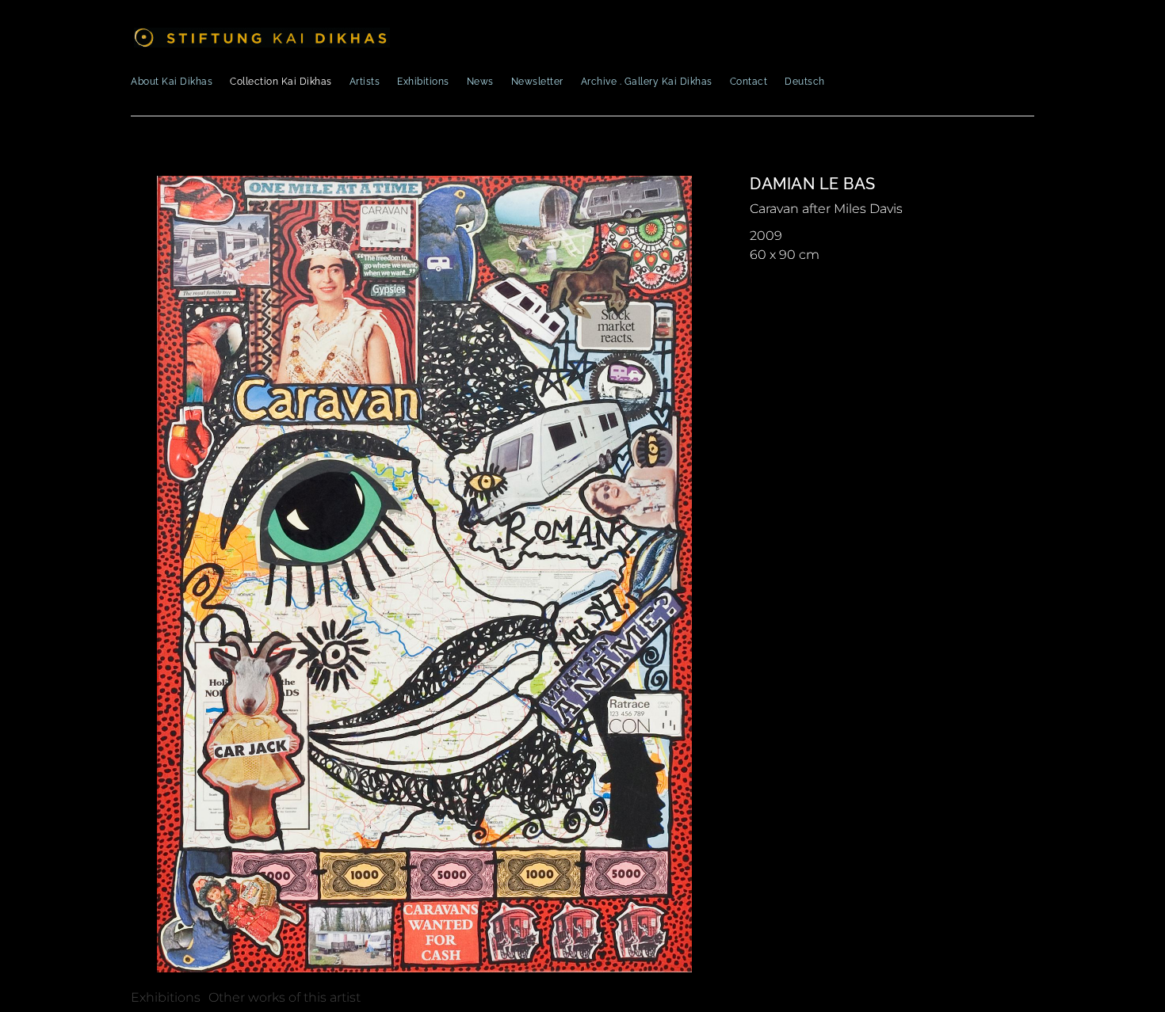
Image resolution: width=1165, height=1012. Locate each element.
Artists (365, 81)
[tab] (166, 997)
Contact (749, 81)
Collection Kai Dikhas (281, 81)
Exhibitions (423, 81)
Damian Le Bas (813, 183)
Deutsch (805, 81)
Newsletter (537, 81)
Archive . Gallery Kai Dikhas (646, 81)
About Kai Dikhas (171, 81)
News (480, 81)
